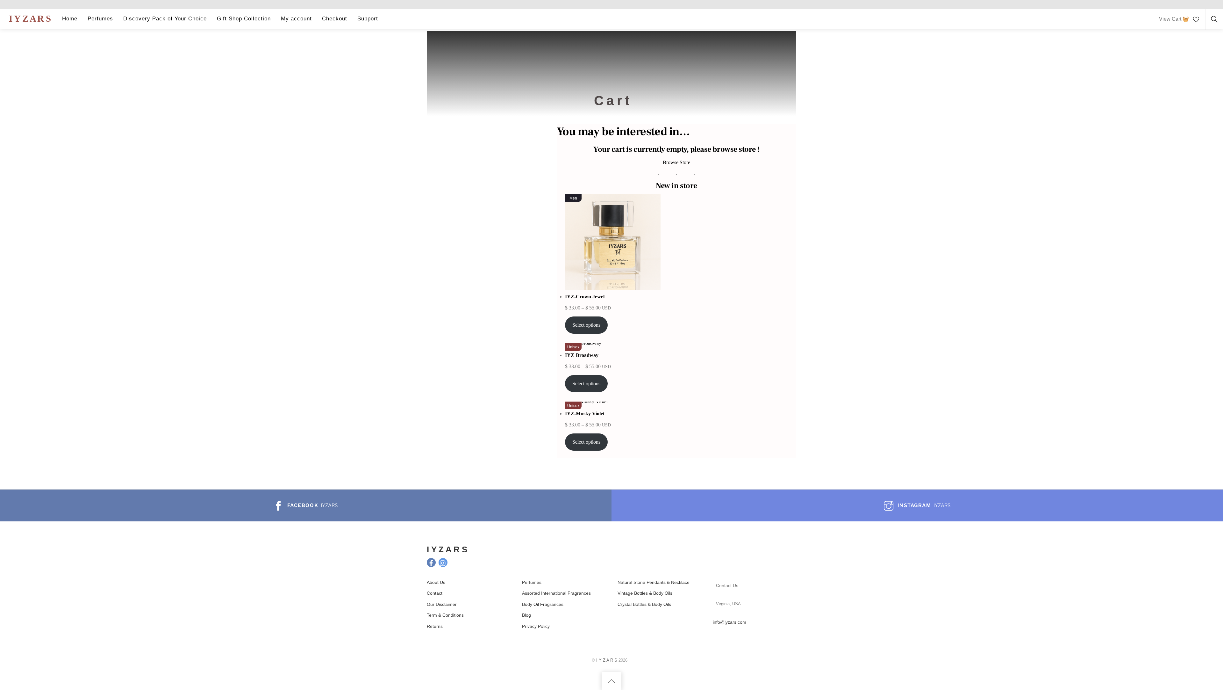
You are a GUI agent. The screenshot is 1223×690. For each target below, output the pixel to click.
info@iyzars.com (729, 622)
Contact (434, 593)
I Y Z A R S (606, 660)
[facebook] (431, 562)
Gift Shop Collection (244, 19)
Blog (526, 615)
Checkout (334, 19)
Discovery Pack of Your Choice (165, 19)
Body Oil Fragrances (542, 604)
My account (296, 19)
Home (69, 19)
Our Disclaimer (442, 604)
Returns (435, 626)
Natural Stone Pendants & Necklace (654, 582)
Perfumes (100, 19)
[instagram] (443, 562)
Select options (586, 325)
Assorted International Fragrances (556, 593)
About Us (436, 582)
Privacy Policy (536, 626)
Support (367, 19)
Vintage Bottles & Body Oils (645, 593)
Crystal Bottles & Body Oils (644, 604)
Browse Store (676, 162)
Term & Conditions (445, 615)
